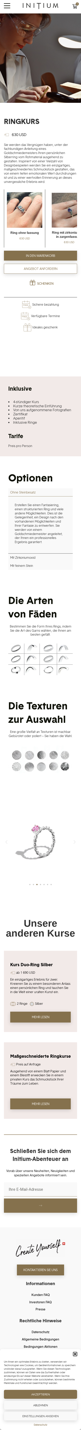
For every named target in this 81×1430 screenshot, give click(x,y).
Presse (40, 1309)
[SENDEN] (40, 1205)
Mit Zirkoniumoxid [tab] (22, 557)
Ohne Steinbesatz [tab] (23, 492)
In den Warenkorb (40, 255)
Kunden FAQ (40, 1295)
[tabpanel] (40, 525)
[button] (75, 1354)
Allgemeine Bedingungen (40, 1339)
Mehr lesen (40, 1017)
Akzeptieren (40, 1394)
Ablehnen (40, 1405)
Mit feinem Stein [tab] (21, 565)
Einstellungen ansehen (40, 1416)
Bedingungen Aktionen (40, 1346)
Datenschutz (40, 1424)
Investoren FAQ (40, 1302)
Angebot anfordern (40, 269)
